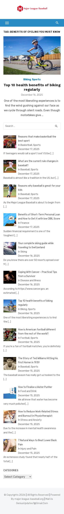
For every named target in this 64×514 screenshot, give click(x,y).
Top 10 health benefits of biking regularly (32, 87)
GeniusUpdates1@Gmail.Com (32, 503)
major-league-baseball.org (29, 499)
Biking (27, 79)
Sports (36, 79)
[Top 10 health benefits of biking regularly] (32, 55)
